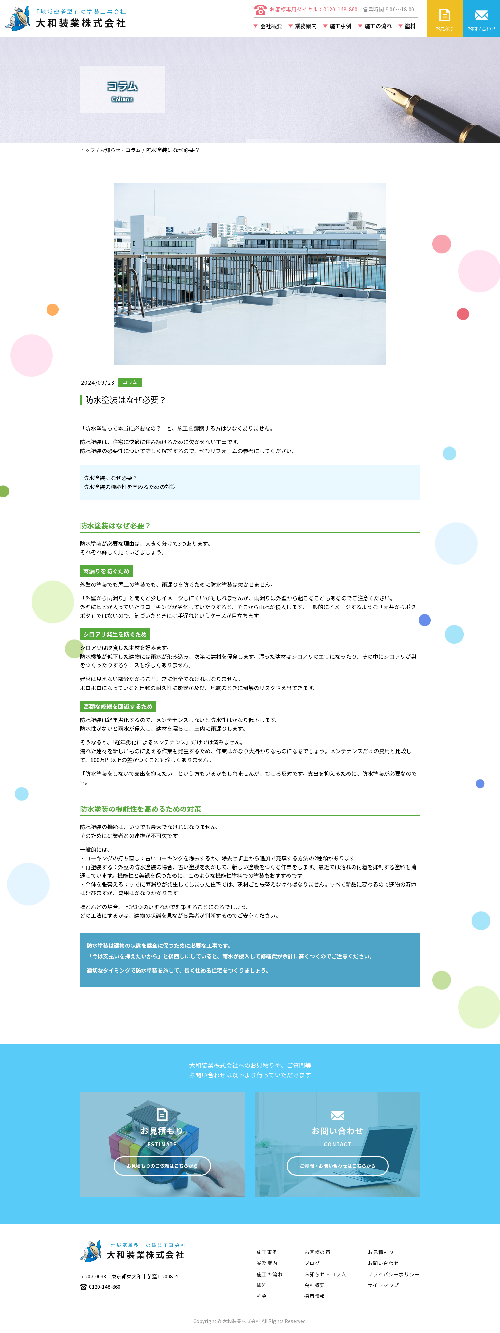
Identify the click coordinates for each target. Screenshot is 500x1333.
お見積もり (381, 1252)
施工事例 (340, 26)
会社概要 (271, 26)
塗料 (410, 26)
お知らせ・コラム (120, 149)
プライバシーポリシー (394, 1274)
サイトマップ (383, 1285)
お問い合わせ (383, 1263)
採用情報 (315, 1296)
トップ (87, 149)
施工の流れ (378, 26)
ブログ (312, 1263)
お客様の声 (317, 1252)
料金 (262, 1296)
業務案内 (306, 26)
